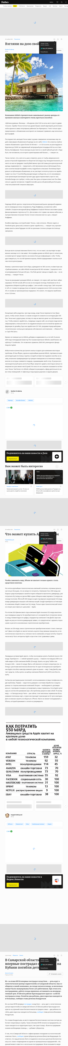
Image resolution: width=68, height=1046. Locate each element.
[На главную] (4, 2)
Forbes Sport (39, 486)
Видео (45, 6)
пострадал (28, 1004)
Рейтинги (22, 6)
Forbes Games (9, 6)
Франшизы (30, 6)
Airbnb (44, 142)
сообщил (40, 1012)
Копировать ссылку (56, 974)
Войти (51, 2)
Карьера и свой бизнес (12, 486)
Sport (61, 6)
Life (50, 6)
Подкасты (38, 6)
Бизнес (8, 912)
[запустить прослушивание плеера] (54, 39)
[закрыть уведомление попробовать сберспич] (54, 44)
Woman (55, 6)
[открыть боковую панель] (57, 2)
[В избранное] (31, 486)
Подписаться (13, 459)
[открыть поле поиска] (61, 2)
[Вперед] (65, 381)
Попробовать (44, 52)
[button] (65, 2)
